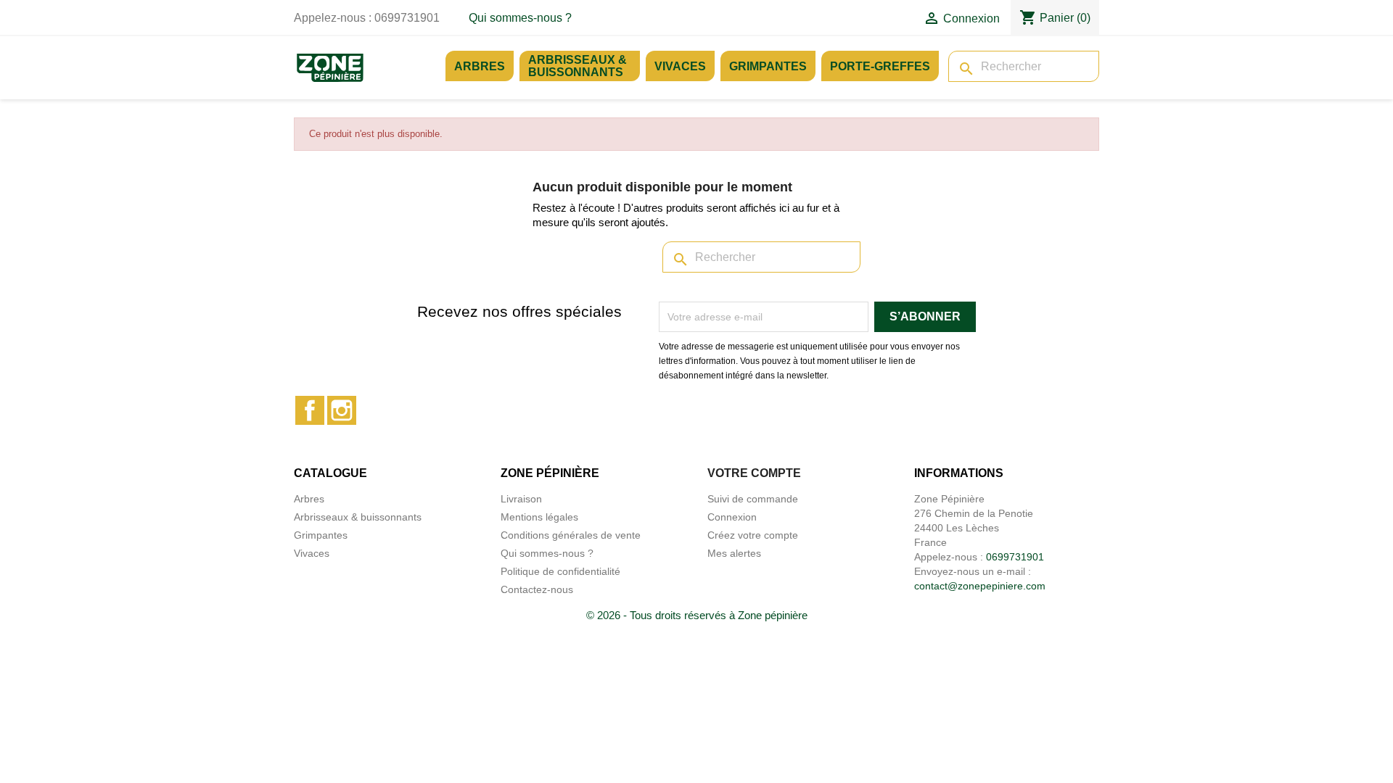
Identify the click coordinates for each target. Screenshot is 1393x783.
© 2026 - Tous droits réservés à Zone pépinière (697, 615)
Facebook (309, 410)
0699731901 (1015, 557)
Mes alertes (734, 553)
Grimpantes (768, 66)
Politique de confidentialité (560, 571)
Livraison (521, 499)
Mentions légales (539, 517)
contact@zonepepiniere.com (979, 586)
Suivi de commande (752, 499)
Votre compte (754, 473)
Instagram (341, 410)
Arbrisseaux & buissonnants (577, 66)
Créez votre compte (752, 535)
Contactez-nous (537, 589)
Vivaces (680, 66)
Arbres (479, 66)
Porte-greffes (880, 66)
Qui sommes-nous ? (520, 18)
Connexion (732, 517)
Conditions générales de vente (571, 535)
